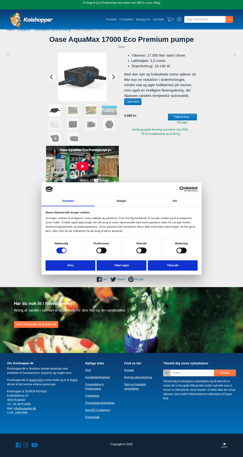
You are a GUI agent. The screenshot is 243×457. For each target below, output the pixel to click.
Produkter (126, 19)
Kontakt (158, 19)
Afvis (70, 265)
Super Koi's (36, 379)
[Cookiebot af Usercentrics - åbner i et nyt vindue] (182, 189)
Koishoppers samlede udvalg (52, 29)
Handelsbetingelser (97, 377)
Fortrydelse (92, 395)
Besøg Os (143, 19)
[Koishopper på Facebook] (18, 446)
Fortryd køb (92, 417)
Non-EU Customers (97, 410)
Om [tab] (175, 200)
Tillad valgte (121, 265)
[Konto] (179, 19)
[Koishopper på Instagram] (25, 446)
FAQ (88, 370)
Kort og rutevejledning (138, 377)
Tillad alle (173, 265)
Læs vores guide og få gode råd (36, 324)
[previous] (52, 77)
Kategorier (24, 29)
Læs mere (132, 101)
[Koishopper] (32, 19)
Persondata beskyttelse (100, 402)
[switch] (101, 250)
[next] (113, 77)
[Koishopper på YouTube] (34, 446)
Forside (111, 19)
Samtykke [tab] (68, 200)
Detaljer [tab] (121, 200)
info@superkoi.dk (25, 408)
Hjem (10, 29)
